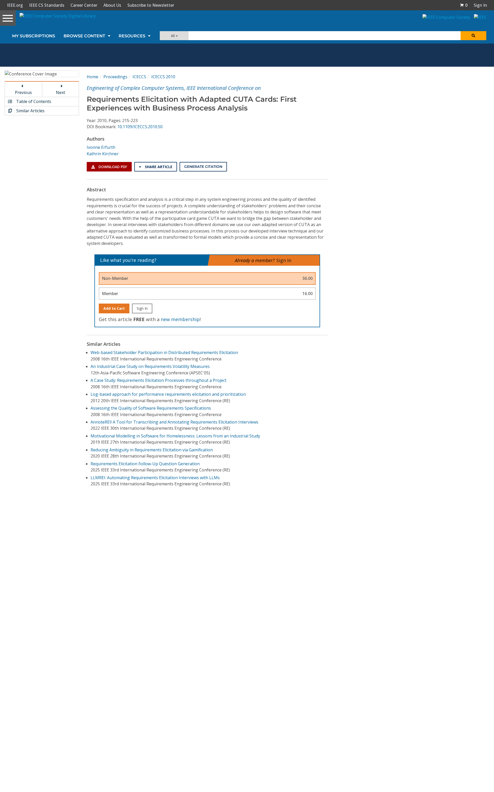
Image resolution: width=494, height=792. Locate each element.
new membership (180, 319)
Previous (23, 92)
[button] (464, 5)
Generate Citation (203, 166)
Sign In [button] (480, 5)
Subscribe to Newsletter (150, 5)
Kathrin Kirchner (103, 154)
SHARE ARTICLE (158, 166)
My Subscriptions (33, 35)
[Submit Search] (473, 35)
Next (60, 92)
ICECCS (139, 77)
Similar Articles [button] (30, 111)
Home (92, 77)
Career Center (83, 5)
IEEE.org (15, 5)
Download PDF (112, 166)
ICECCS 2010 (163, 77)
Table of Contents (33, 101)
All (173, 35)
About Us (112, 5)
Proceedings (115, 77)
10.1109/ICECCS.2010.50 (140, 127)
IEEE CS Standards (46, 5)
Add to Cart (114, 308)
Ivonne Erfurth (101, 147)
